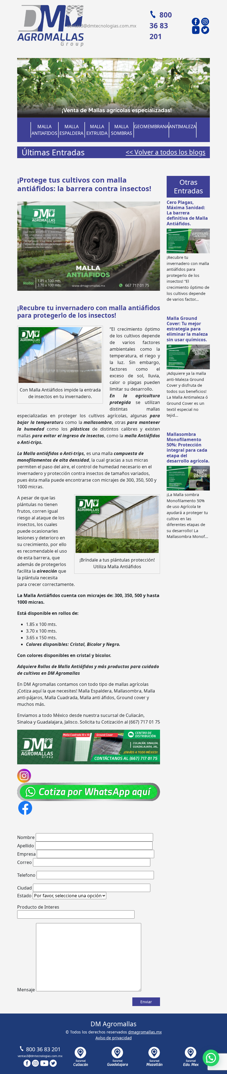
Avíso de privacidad (114, 1037)
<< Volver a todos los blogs (165, 152)
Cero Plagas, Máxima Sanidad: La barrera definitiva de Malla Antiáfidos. (187, 213)
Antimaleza (182, 126)
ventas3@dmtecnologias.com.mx (101, 26)
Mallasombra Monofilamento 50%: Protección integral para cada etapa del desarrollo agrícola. (188, 447)
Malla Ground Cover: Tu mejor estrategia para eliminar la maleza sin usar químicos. (187, 329)
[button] (211, 1058)
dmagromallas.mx (145, 1032)
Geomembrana (151, 126)
